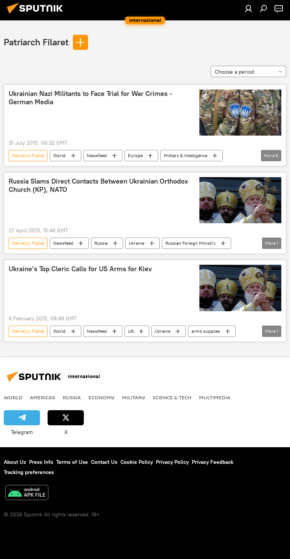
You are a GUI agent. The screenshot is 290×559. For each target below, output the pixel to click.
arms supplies (205, 331)
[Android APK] (26, 493)
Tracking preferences (29, 472)
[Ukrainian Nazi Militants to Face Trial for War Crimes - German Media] (240, 113)
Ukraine (136, 243)
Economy (101, 397)
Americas (42, 397)
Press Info (41, 462)
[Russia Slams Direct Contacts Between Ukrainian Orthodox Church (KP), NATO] (240, 200)
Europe (135, 155)
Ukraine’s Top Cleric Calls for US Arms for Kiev (80, 269)
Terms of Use (72, 462)
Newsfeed (97, 155)
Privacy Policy (172, 462)
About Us (15, 462)
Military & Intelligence (185, 155)
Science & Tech (172, 397)
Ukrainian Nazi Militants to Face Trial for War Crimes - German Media (90, 98)
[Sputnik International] (37, 14)
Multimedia (214, 397)
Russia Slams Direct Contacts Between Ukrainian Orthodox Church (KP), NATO (98, 185)
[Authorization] (248, 8)
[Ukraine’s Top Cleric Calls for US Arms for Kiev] (240, 288)
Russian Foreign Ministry (190, 243)
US (131, 331)
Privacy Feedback (212, 462)
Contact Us (104, 462)
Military (133, 397)
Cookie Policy (136, 462)
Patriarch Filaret (36, 42)
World (59, 155)
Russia (101, 243)
